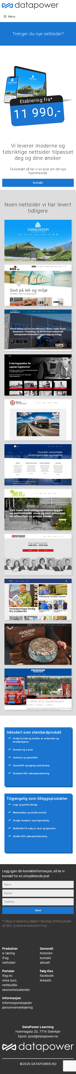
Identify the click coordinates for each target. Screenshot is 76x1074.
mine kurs (9, 980)
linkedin (45, 980)
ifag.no (7, 975)
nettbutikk (9, 985)
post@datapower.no (43, 1036)
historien (46, 953)
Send (38, 910)
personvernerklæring (17, 1007)
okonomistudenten (16, 990)
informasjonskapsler (17, 1003)
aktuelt (45, 962)
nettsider (8, 962)
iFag (5, 958)
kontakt (38, 182)
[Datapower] (30, 5)
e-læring (8, 953)
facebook (47, 975)
